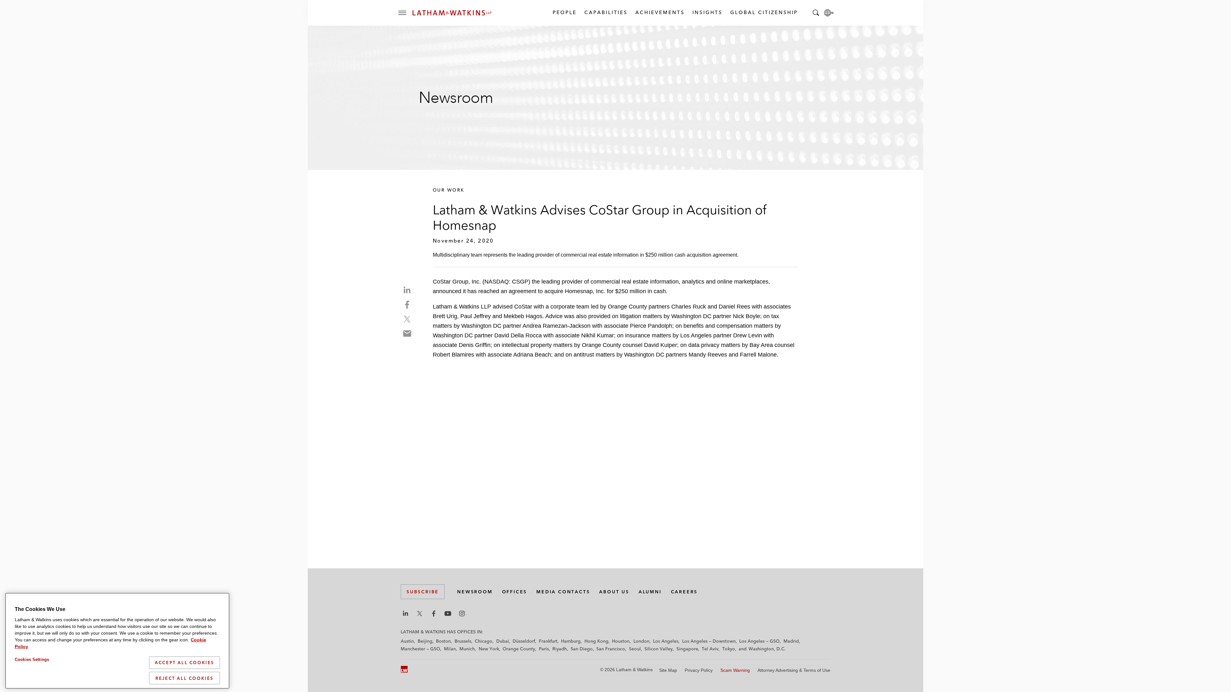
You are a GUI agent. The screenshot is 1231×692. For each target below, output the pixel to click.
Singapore (687, 649)
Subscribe (422, 592)
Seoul (635, 649)
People (564, 12)
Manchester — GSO (420, 649)
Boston (443, 641)
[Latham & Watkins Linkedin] (405, 613)
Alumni (650, 592)
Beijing (425, 641)
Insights (707, 12)
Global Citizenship (763, 12)
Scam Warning (735, 670)
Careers (684, 592)
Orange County (519, 649)
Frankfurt (548, 641)
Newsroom (474, 592)
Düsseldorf (524, 641)
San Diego (582, 649)
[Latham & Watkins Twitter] (419, 613)
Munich (467, 649)
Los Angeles (665, 641)
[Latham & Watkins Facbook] (434, 613)
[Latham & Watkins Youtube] (448, 613)
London (641, 641)
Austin (407, 641)
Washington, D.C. (767, 649)
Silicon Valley (658, 649)
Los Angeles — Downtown (709, 641)
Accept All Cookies (184, 662)
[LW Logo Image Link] (452, 13)
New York (489, 649)
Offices (514, 592)
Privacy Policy (699, 670)
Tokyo (728, 649)
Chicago (483, 641)
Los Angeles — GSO (759, 641)
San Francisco (610, 649)
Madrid (791, 641)
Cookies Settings (32, 659)
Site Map (668, 670)
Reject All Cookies (184, 677)
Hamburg (571, 641)
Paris (544, 649)
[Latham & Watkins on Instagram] (462, 613)
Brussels (463, 641)
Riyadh (559, 649)
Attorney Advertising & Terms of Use (794, 670)
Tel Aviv (710, 649)
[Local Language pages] (828, 12)
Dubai (502, 641)
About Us (614, 592)
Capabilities (605, 12)
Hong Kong (596, 641)
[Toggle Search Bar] (815, 12)
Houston (621, 641)
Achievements (659, 12)
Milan (450, 649)
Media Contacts (563, 592)
